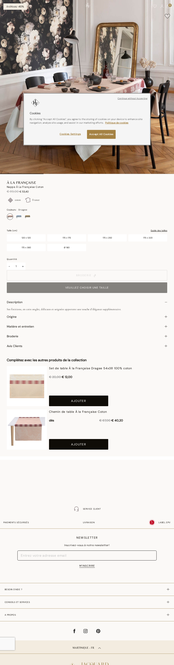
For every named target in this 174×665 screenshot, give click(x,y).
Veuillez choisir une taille (87, 287)
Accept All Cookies (101, 134)
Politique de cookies (116, 122)
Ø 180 (67, 247)
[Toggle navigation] (7, 6)
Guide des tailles (159, 231)
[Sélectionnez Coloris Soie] (27, 216)
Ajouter (78, 401)
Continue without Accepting (132, 98)
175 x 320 (148, 237)
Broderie (83, 275)
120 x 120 (26, 237)
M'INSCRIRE (87, 565)
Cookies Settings (70, 134)
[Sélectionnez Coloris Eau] (18, 216)
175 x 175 (67, 237)
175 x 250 (107, 237)
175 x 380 (26, 247)
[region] (87, 119)
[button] (162, 6)
